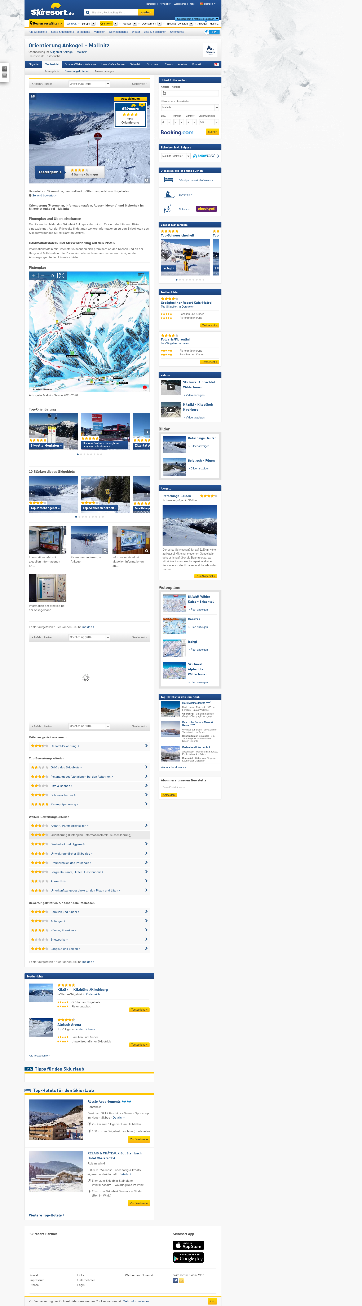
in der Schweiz (86, 1029)
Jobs (192, 4)
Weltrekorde (180, 4)
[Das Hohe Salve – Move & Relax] (170, 729)
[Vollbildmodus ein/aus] (62, 276)
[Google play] (188, 1261)
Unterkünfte (177, 31)
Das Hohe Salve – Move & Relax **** (197, 724)
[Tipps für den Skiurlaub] (211, 32)
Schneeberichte (118, 31)
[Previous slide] (32, 432)
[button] (177, 132)
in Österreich (91, 994)
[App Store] (188, 1250)
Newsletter (165, 4)
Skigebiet (33, 64)
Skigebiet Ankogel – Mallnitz (68, 51)
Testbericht (52, 64)
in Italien (184, 343)
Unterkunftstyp (207, 115)
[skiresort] (52, 10)
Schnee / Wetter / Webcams (80, 64)
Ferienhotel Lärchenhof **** (198, 747)
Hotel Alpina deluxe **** (196, 703)
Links (80, 1275)
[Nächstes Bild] (216, 256)
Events (169, 64)
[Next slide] (147, 432)
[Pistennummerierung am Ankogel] (89, 540)
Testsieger (151, 4)
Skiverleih (135, 64)
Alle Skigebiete (38, 31)
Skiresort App (183, 1234)
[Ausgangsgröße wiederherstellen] (52, 276)
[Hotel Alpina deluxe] (170, 709)
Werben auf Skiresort (139, 1275)
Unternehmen (86, 1280)
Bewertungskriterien (77, 71)
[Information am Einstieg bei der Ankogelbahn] (47, 589)
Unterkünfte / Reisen (113, 64)
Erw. (163, 115)
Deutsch (208, 4)
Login (81, 1285)
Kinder (177, 115)
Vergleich (99, 31)
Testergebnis (52, 71)
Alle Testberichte (38, 1055)
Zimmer (190, 115)
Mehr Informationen (136, 1301)
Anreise (182, 64)
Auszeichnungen (104, 71)
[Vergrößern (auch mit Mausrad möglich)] (34, 276)
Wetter (136, 31)
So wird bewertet (43, 195)
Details (118, 1117)
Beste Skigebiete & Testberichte (70, 31)
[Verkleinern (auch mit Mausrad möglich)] (43, 276)
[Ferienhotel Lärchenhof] (170, 754)
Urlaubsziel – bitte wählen (175, 101)
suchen (212, 131)
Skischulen (153, 64)
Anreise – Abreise (170, 87)
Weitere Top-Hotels (45, 1215)
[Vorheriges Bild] (164, 256)
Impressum (37, 1280)
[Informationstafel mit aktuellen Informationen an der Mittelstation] (131, 540)
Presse (34, 1285)
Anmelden (169, 794)
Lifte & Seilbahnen (155, 31)
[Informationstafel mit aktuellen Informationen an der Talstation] (47, 540)
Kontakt (196, 64)
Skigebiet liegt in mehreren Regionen (195, 19)
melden (87, 627)
